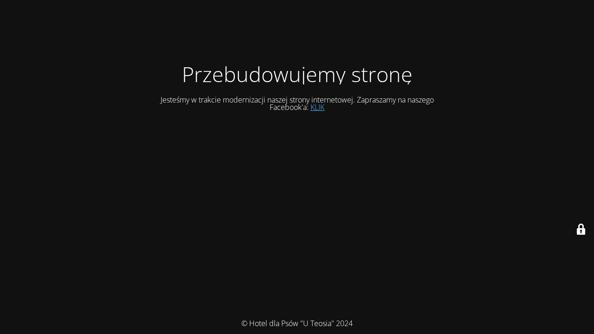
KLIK (317, 107)
